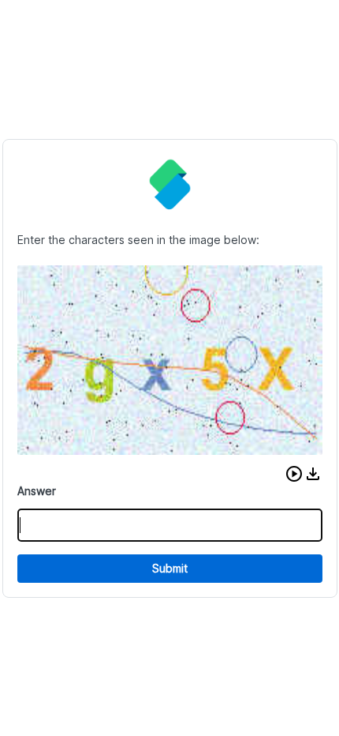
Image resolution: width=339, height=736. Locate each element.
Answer (36, 491)
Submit (170, 568)
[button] (294, 473)
